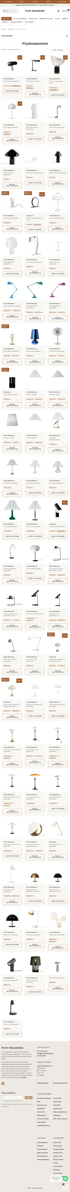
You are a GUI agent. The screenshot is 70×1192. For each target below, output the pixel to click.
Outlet (57, 18)
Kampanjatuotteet (46, 18)
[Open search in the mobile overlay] (12, 11)
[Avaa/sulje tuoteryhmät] (67, 35)
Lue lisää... (23, 1077)
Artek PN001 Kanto (43, 1125)
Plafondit (40, 1146)
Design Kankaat (58, 1149)
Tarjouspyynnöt (16, 22)
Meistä (48, 1)
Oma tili (35, 1)
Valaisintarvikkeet (43, 1159)
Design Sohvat (58, 1153)
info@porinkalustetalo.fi (45, 1053)
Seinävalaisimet (42, 1156)
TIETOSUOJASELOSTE (60, 1083)
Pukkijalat (56, 1170)
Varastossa (33, 18)
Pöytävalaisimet (42, 1149)
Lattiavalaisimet (42, 1142)
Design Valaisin (58, 1159)
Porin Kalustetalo (35, 11)
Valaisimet (11, 29)
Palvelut (5, 22)
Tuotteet (5, 18)
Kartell (55, 1163)
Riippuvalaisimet (42, 1153)
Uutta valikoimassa (20, 18)
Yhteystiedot (29, 22)
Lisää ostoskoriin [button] (12, 91)
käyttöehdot (19, 1101)
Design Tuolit (57, 1156)
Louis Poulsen (57, 1166)
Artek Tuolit (57, 1142)
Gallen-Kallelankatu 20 (44, 1066)
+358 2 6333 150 (61, 1)
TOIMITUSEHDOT (42, 1083)
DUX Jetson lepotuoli (60, 1119)
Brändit (65, 18)
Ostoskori (8, 1)
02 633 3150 (41, 1056)
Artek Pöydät (57, 1146)
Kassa (21, 1)
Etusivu (3, 29)
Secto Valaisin (58, 1173)
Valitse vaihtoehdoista (35, 94)
